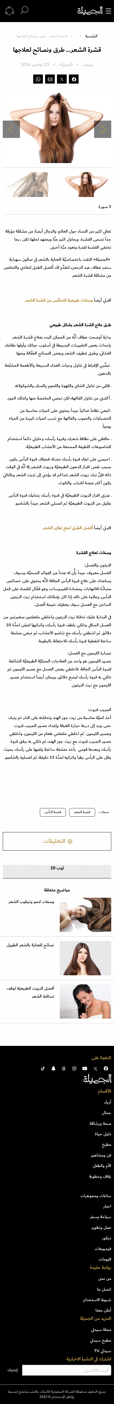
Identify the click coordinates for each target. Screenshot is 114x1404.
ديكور (106, 1238)
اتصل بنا (104, 1289)
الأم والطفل (102, 1165)
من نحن (104, 1278)
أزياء (107, 1102)
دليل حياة (103, 1133)
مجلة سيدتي (101, 1329)
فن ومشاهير (101, 1155)
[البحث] (24, 10)
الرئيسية (91, 36)
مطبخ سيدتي (100, 1340)
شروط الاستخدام (97, 1299)
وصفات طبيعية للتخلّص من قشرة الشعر (59, 300)
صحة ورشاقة (100, 1123)
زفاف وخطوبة (100, 1176)
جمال (106, 1112)
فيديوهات (103, 1248)
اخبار (107, 1206)
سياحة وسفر (100, 1216)
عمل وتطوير (101, 1227)
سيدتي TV (102, 1350)
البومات (105, 1259)
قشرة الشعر (82, 812)
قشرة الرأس (53, 812)
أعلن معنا (103, 1310)
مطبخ (106, 1144)
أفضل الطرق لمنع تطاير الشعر (68, 527)
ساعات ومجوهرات (95, 1195)
